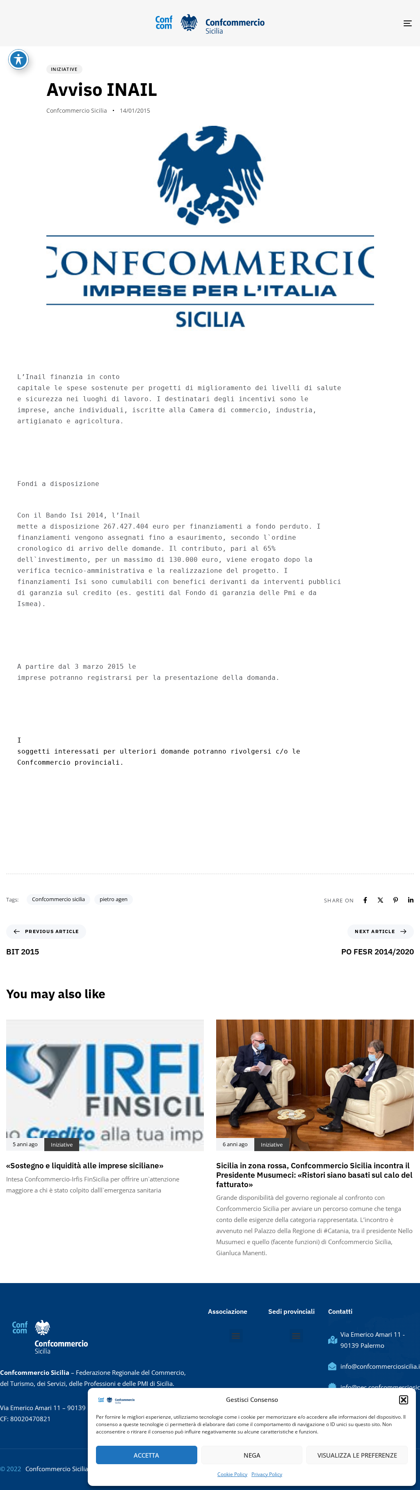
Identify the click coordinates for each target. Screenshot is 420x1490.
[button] (403, 1400)
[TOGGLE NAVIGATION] (344, 23)
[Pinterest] (396, 900)
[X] (380, 900)
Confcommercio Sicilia (76, 110)
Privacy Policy (266, 1474)
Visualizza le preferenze (357, 1455)
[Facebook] (365, 900)
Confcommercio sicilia (58, 899)
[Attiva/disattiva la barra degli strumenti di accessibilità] (18, 59)
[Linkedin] (411, 900)
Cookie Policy (232, 1474)
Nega (252, 1455)
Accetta (146, 1455)
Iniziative (64, 69)
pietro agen (114, 899)
